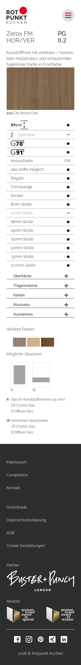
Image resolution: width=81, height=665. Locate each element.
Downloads (16, 507)
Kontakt (13, 487)
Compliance (17, 475)
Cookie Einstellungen (25, 545)
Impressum (16, 462)
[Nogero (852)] (47, 342)
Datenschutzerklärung (26, 520)
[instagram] (29, 639)
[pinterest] (40, 639)
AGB (10, 533)
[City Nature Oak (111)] (33, 342)
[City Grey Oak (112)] (19, 342)
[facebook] (17, 639)
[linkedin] (64, 639)
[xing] (52, 639)
